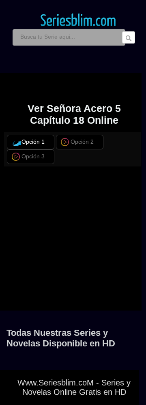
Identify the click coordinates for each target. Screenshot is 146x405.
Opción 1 (33, 142)
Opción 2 (82, 142)
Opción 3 (33, 156)
